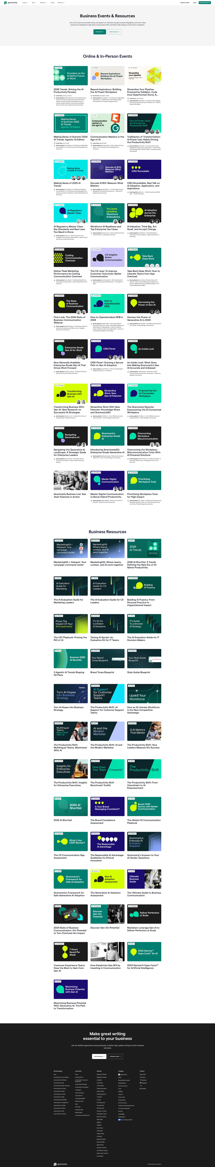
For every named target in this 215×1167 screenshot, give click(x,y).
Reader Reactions (101, 1139)
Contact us (142, 1077)
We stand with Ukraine (124, 1080)
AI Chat (99, 1100)
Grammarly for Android (60, 1114)
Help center (143, 1074)
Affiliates (120, 1091)
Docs (55, 1074)
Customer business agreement (126, 1105)
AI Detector (100, 1083)
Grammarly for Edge (59, 1097)
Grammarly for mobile (59, 1105)
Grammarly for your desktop (61, 1077)
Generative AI (79, 1095)
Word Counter (100, 1108)
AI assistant (78, 1090)
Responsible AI (122, 1083)
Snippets (99, 1122)
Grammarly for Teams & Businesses (81, 1080)
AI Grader (99, 1136)
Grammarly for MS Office (60, 1100)
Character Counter (102, 1111)
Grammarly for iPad (59, 1111)
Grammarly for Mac (59, 1083)
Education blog (79, 1109)
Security (120, 1111)
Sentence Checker (101, 1147)
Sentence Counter (101, 1116)
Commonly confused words (82, 1115)
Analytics (99, 1125)
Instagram (144, 1083)
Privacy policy (121, 1100)
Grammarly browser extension (62, 1085)
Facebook (143, 1080)
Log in (194, 2)
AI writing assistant (80, 1098)
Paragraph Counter (102, 1114)
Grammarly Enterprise (81, 1084)
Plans (76, 1074)
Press (119, 1088)
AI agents (99, 1080)
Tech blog (77, 1107)
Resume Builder (101, 1142)
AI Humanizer (100, 1085)
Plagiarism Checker (102, 1077)
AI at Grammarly (79, 1093)
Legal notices (121, 1117)
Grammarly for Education (81, 1087)
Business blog (78, 1112)
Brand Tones (100, 1128)
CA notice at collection (124, 1108)
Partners (120, 1094)
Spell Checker (100, 1145)
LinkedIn (143, 1088)
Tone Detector (100, 1105)
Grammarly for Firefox (59, 1094)
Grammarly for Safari (59, 1091)
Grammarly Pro (79, 1077)
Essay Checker (100, 1091)
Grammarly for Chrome (60, 1088)
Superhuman (123, 1074)
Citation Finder (100, 1133)
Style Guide (100, 1119)
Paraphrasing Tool (101, 1094)
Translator (99, 1097)
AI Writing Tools (101, 1102)
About (119, 1077)
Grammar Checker (101, 1074)
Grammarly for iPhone (59, 1108)
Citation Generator (102, 1088)
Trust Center (121, 1097)
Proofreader (100, 1156)
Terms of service (122, 1103)
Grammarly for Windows (60, 1080)
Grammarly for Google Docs (61, 1102)
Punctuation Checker (102, 1150)
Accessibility (121, 1114)
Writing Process (79, 1101)
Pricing (52, 2)
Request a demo (184, 2)
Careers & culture (122, 1086)
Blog (76, 1104)
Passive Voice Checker (102, 1153)
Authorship (100, 1131)
